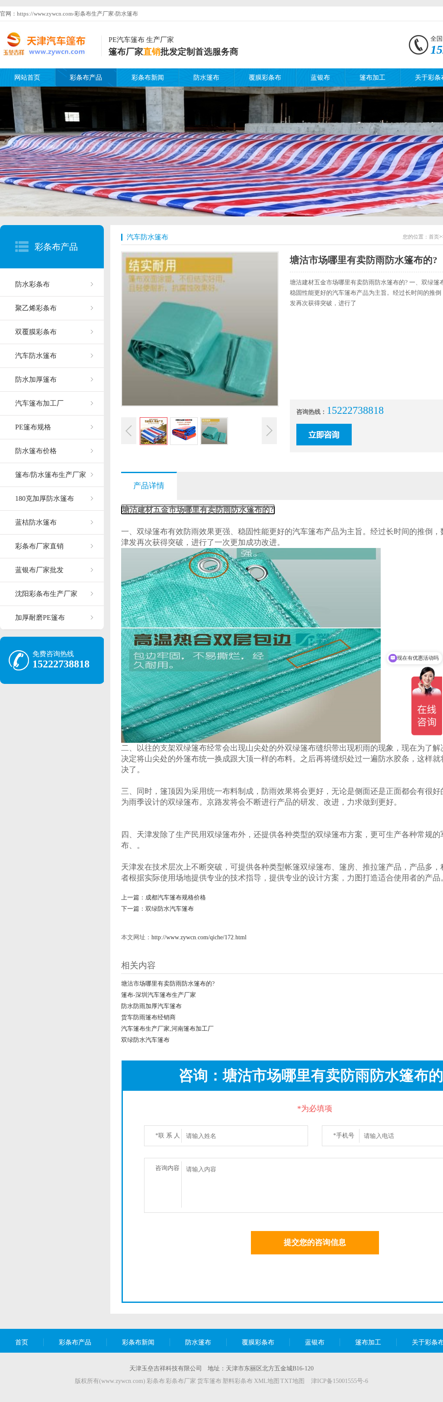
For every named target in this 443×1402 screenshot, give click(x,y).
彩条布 (156, 1381)
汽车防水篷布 (36, 355)
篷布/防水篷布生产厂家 (50, 474)
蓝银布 (320, 77)
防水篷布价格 (36, 450)
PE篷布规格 (33, 427)
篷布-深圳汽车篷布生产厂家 (158, 995)
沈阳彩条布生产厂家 (46, 593)
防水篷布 (206, 77)
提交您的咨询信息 (315, 1242)
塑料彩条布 (237, 1381)
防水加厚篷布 (36, 379)
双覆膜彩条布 (36, 331)
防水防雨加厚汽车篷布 (151, 1006)
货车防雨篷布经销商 (148, 1017)
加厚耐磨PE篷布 (40, 617)
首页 (434, 237)
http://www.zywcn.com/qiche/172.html (199, 937)
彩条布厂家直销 (39, 546)
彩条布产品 (86, 77)
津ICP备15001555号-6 (339, 1381)
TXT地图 (292, 1381)
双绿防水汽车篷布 (169, 909)
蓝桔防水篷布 (36, 522)
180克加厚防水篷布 (44, 498)
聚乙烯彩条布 (36, 308)
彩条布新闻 (148, 77)
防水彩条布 (32, 284)
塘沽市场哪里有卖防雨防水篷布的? (168, 983)
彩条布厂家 (181, 1381)
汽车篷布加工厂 (39, 403)
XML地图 (266, 1381)
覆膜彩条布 (265, 77)
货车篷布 (209, 1381)
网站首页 (27, 77)
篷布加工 (372, 77)
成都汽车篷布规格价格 (175, 897)
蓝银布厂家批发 (39, 570)
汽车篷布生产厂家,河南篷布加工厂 (167, 1028)
